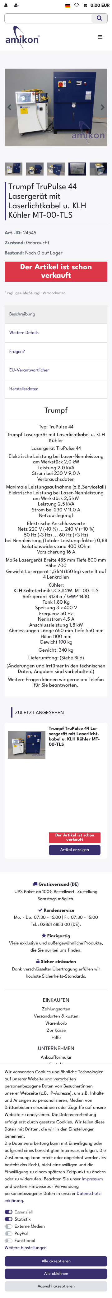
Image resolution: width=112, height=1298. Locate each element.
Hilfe (56, 1037)
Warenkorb (56, 1023)
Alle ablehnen (56, 1274)
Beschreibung (22, 314)
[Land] (67, 5)
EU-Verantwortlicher (29, 370)
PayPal (21, 1233)
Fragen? (17, 351)
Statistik (23, 1219)
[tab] (56, 314)
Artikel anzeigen (74, 850)
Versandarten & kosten (56, 1016)
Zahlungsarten (56, 1009)
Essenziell (24, 1212)
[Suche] (99, 18)
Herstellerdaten (24, 389)
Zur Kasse (56, 1030)
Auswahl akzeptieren (56, 1286)
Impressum (92, 1179)
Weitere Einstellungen (26, 1248)
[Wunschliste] (76, 5)
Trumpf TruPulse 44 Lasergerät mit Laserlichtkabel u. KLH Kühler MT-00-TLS (74, 737)
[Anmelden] (6, 5)
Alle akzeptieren (56, 1261)
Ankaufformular (56, 1057)
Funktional (25, 1241)
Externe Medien (30, 1226)
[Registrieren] (17, 5)
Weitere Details (24, 333)
